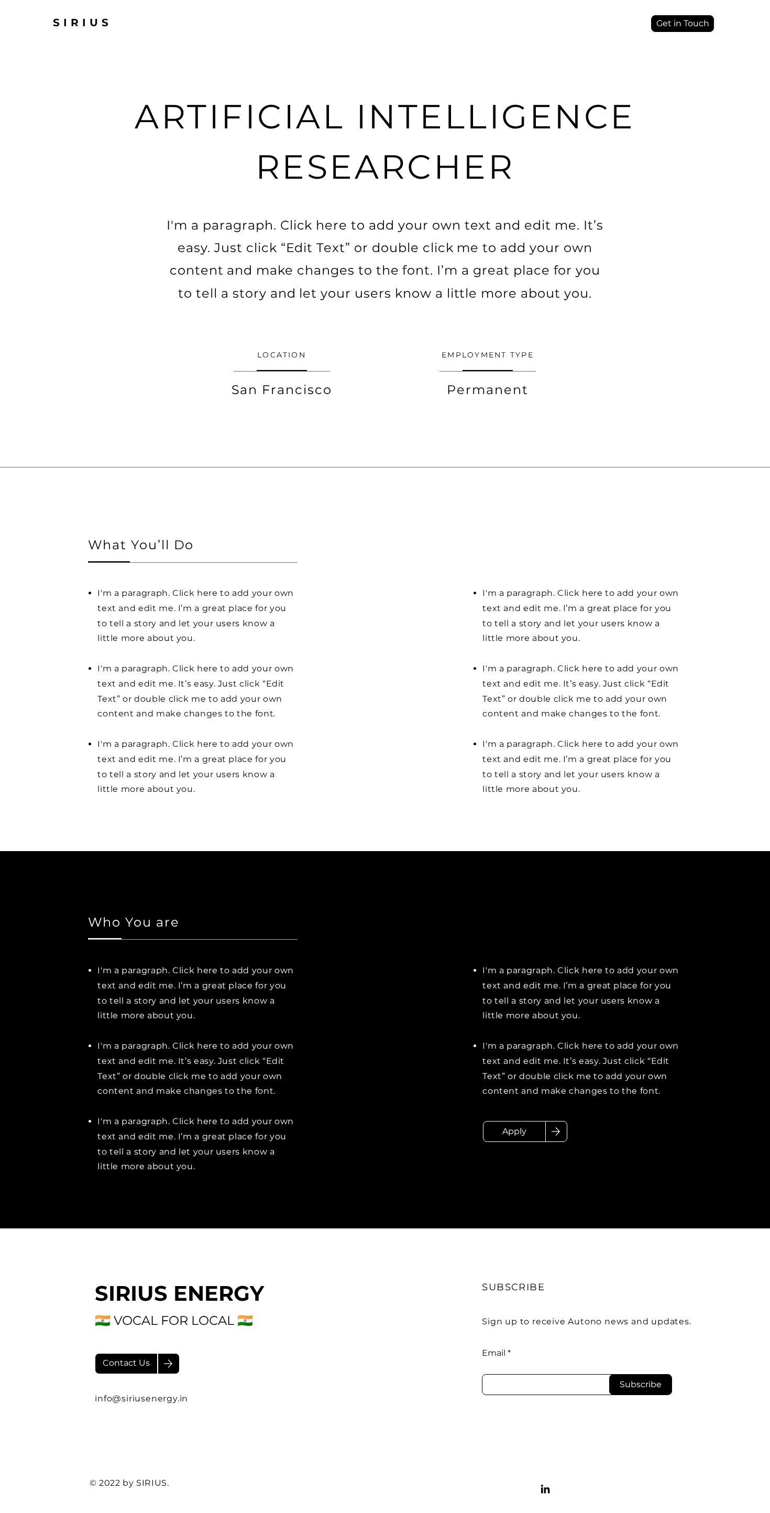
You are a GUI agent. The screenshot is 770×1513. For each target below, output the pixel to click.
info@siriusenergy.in (141, 1398)
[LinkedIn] (545, 1489)
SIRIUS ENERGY (179, 1293)
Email (493, 1353)
